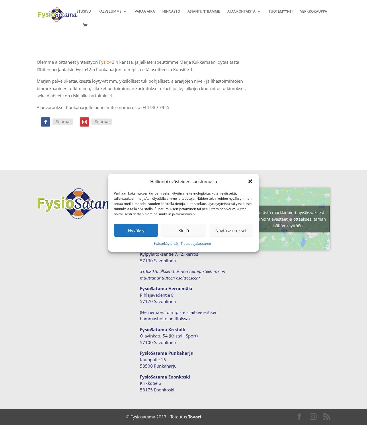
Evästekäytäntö (165, 243)
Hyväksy (136, 230)
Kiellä (183, 230)
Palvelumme (110, 11)
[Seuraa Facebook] (45, 122)
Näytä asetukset (231, 230)
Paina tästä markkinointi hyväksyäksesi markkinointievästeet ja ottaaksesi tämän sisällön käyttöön (286, 218)
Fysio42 (106, 62)
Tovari (194, 417)
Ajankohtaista (241, 11)
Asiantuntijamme (204, 11)
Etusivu (84, 11)
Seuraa (62, 121)
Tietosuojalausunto (196, 243)
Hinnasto (171, 11)
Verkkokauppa (313, 11)
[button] (250, 181)
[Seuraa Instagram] (84, 122)
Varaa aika (145, 11)
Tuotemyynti (281, 11)
